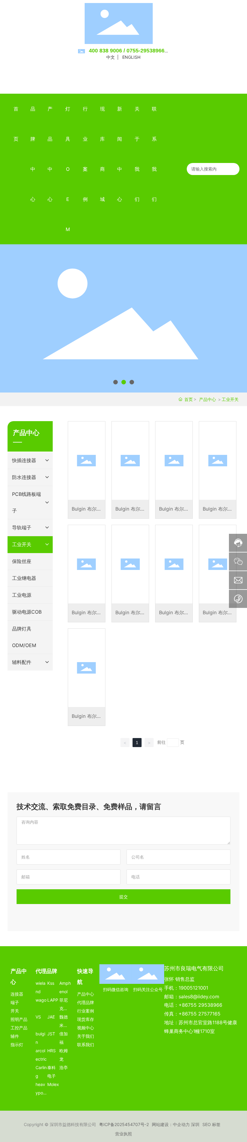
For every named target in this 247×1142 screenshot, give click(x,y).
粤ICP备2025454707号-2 (124, 1124)
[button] (115, 382)
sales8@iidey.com (199, 996)
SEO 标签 (211, 1124)
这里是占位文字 (86, 469)
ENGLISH (131, 57)
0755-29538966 (145, 51)
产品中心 (207, 399)
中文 (110, 57)
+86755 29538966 (200, 1005)
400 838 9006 (105, 51)
